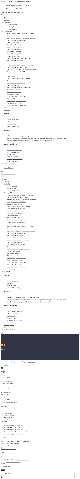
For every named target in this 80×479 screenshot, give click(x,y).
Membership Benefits (12, 24)
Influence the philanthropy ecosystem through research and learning (23, 136)
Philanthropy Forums (9, 163)
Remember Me (6, 466)
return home (31, 362)
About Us (6, 20)
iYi (8, 445)
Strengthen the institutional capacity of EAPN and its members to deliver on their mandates (29, 140)
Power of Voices (11, 154)
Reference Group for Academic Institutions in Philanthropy (21, 38)
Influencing (9, 121)
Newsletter (19, 94)
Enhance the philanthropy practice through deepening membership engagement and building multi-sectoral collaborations (36, 138)
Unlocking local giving (12, 161)
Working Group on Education (14, 49)
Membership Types (11, 27)
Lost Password (7, 473)
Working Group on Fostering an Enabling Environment (20, 33)
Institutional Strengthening (13, 126)
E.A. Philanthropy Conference (14, 150)
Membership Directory (12, 29)
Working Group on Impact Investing (16, 60)
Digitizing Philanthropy (12, 156)
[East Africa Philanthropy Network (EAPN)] (12, 12)
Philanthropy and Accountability (15, 159)
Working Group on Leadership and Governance (18, 58)
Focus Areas (7, 110)
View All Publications (9, 107)
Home (5, 18)
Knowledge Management (13, 119)
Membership (7, 22)
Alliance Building (11, 124)
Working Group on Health (13, 56)
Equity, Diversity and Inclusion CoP (16, 47)
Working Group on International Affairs (16, 40)
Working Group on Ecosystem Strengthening (18, 35)
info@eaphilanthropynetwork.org (9, 402)
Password (3, 463)
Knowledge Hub (8, 31)
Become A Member (8, 168)
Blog (5, 165)
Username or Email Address (7, 459)
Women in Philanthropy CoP (14, 54)
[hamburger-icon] (2, 14)
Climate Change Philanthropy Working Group (18, 45)
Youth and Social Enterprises (14, 89)
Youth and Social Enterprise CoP (15, 51)
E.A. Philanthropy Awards (13, 152)
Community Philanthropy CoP (14, 42)
